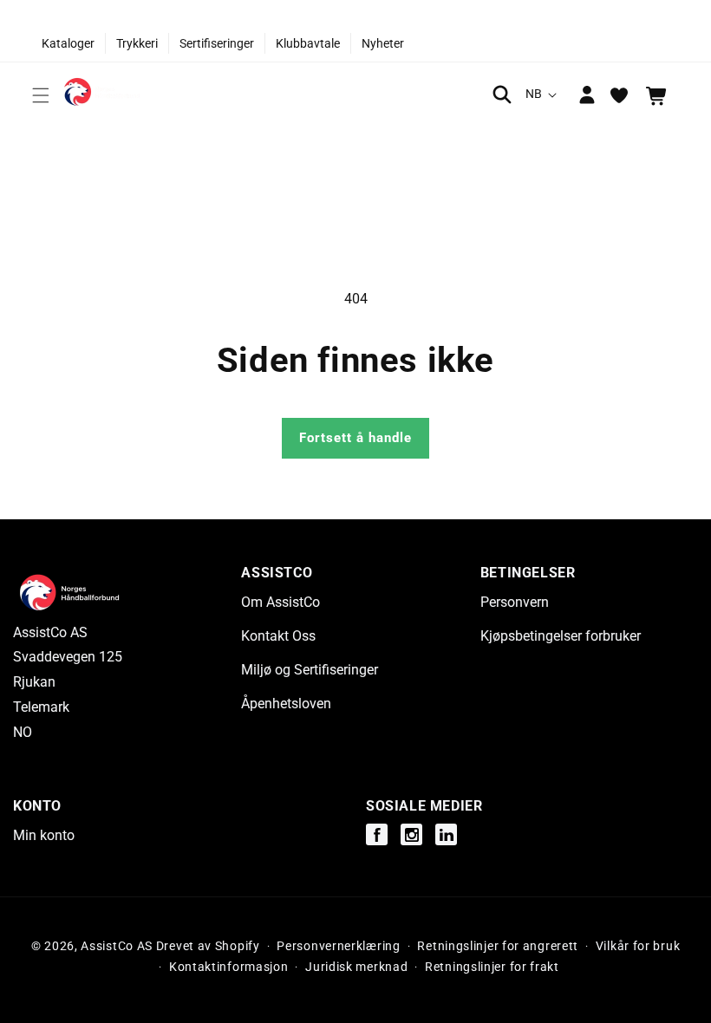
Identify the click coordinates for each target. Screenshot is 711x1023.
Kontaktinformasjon (229, 967)
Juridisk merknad (356, 967)
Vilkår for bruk (638, 946)
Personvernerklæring (338, 946)
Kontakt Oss (278, 636)
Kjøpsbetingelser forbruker (560, 636)
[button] (41, 95)
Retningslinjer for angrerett (497, 946)
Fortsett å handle (355, 438)
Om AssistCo (280, 602)
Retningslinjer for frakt (492, 967)
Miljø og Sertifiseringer (309, 669)
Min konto (44, 835)
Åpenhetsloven (286, 703)
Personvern (514, 602)
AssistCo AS (117, 946)
